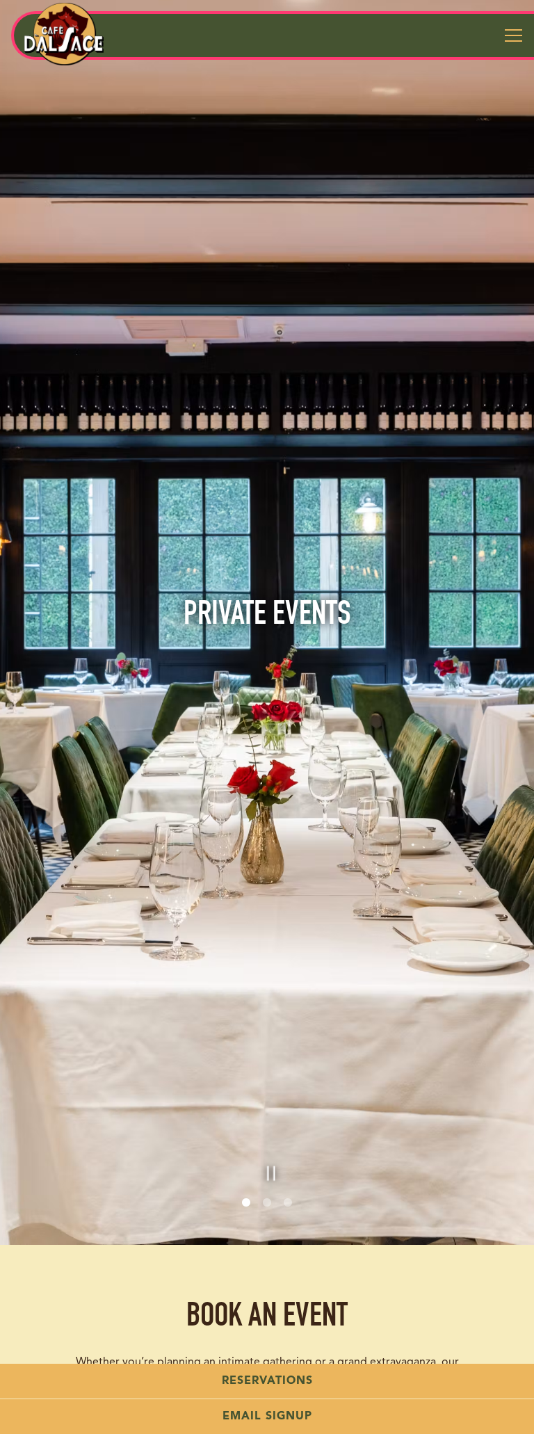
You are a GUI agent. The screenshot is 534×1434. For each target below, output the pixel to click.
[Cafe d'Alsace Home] (64, 34)
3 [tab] (288, 1218)
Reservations (267, 1381)
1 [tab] (246, 1218)
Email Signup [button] (267, 1416)
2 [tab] (267, 1218)
